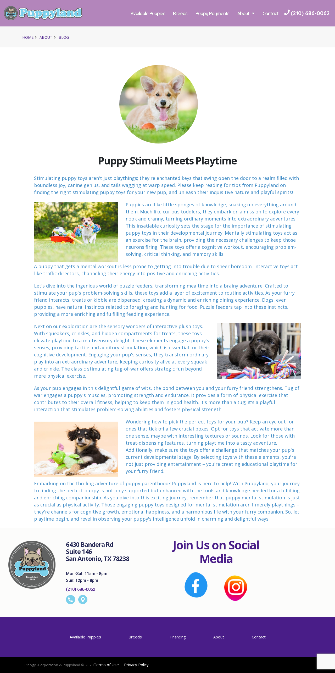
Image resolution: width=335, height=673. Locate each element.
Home (28, 37)
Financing (178, 636)
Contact (140, 39)
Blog (64, 37)
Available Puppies (149, 13)
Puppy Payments (214, 13)
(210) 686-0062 (80, 589)
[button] (325, 667)
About (245, 13)
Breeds (182, 13)
